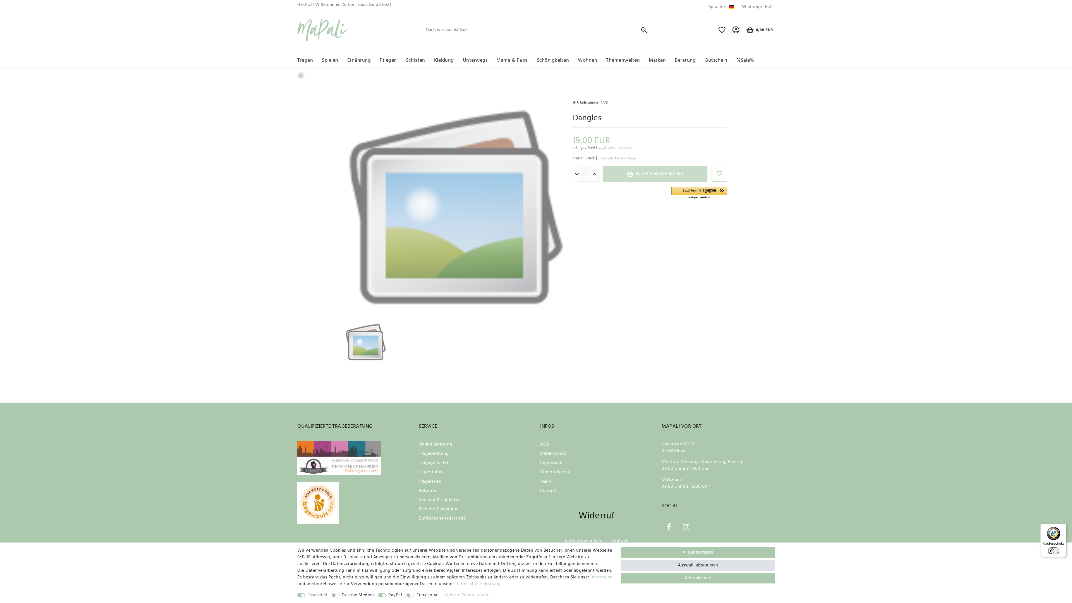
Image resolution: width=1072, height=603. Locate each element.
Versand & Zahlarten (440, 500)
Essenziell (317, 595)
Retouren (428, 490)
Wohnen (587, 60)
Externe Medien (358, 595)
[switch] (1053, 550)
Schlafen (415, 60)
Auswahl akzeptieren (698, 565)
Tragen (305, 60)
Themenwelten (623, 60)
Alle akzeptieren (698, 552)
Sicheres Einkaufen (438, 509)
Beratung (685, 60)
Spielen (330, 60)
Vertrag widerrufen (583, 541)
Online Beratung (435, 444)
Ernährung (359, 60)
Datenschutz (553, 453)
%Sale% (745, 60)
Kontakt (548, 490)
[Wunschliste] (722, 32)
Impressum (551, 462)
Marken (657, 60)
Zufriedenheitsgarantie (442, 518)
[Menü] (1063, 527)
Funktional (428, 595)
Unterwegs (475, 60)
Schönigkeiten (553, 60)
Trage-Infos (430, 472)
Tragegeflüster (433, 462)
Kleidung (444, 60)
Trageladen (430, 481)
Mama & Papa (512, 60)
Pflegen (388, 60)
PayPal (395, 595)
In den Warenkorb (659, 174)
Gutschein (716, 60)
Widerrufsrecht (555, 472)
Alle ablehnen (698, 578)
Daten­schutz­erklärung (478, 584)
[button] (699, 193)
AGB (544, 444)
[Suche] (644, 29)
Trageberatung (434, 453)
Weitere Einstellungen (467, 595)
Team (545, 481)
